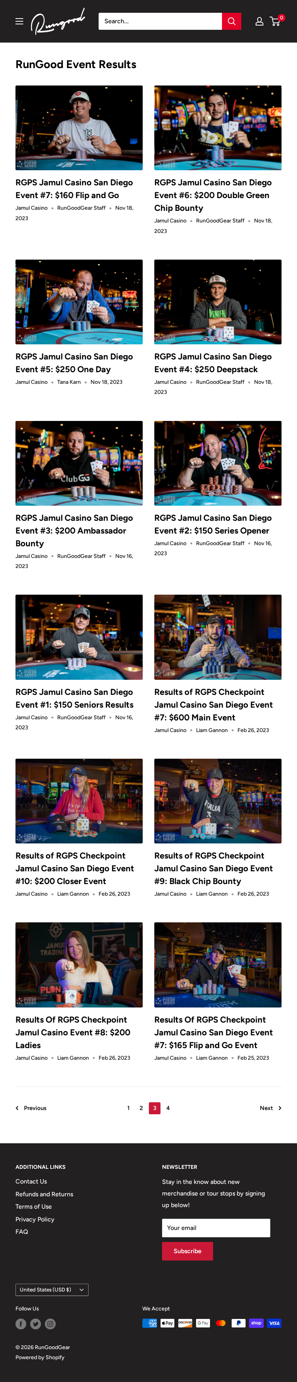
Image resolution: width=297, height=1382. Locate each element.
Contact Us (31, 1181)
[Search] (231, 21)
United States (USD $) (45, 1289)
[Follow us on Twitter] (35, 1324)
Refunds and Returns (44, 1194)
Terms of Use (33, 1206)
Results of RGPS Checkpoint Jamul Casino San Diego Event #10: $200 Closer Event (74, 868)
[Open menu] (19, 21)
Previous (35, 1108)
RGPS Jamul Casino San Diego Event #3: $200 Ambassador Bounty (74, 531)
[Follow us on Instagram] (50, 1324)
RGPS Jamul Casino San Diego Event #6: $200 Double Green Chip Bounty (213, 195)
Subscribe (187, 1251)
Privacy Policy (35, 1219)
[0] (275, 21)
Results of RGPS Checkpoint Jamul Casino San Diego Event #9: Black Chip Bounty (213, 868)
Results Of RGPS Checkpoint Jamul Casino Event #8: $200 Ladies (72, 1032)
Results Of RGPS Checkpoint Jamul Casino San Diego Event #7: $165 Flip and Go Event (213, 1032)
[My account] (259, 21)
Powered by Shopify (40, 1357)
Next (266, 1108)
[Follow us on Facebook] (20, 1324)
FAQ (21, 1231)
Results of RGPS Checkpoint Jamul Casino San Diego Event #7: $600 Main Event (213, 705)
